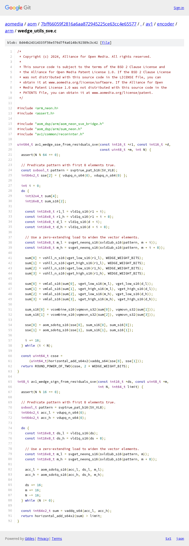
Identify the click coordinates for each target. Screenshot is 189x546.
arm (9, 31)
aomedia (14, 24)
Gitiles (29, 538)
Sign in (179, 7)
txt (168, 538)
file (106, 43)
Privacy (43, 538)
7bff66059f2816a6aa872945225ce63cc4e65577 (88, 24)
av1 (149, 24)
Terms (57, 538)
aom (32, 24)
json (180, 538)
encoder (165, 24)
